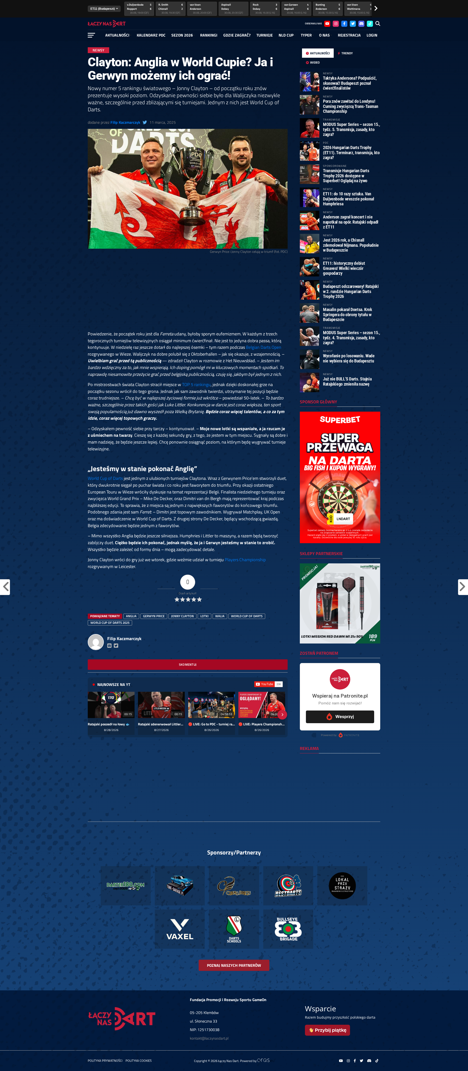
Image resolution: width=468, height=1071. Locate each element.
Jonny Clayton (182, 616)
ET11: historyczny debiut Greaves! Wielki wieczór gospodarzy (344, 268)
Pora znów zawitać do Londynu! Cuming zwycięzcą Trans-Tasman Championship (350, 106)
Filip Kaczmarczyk (125, 122)
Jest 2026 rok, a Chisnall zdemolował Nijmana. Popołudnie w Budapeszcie (351, 244)
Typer (306, 35)
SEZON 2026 (182, 35)
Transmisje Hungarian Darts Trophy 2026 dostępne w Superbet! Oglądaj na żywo (346, 175)
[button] (93, 715)
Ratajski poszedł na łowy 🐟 (109, 724)
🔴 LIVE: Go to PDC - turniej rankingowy (211, 724)
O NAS (324, 35)
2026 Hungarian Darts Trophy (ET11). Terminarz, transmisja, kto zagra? (351, 152)
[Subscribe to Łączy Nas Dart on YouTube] (268, 684)
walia (219, 616)
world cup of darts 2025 (109, 622)
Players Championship (245, 559)
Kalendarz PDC (151, 35)
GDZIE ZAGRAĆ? (237, 35)
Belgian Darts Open (263, 347)
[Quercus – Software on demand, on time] (265, 1060)
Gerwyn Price (154, 616)
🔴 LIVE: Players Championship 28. (261, 724)
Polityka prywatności (105, 1060)
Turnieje (264, 35)
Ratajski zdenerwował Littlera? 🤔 (161, 724)
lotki (204, 616)
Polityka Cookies (139, 1060)
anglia (131, 616)
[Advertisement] (188, 294)
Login (372, 35)
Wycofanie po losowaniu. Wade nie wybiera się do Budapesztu (349, 358)
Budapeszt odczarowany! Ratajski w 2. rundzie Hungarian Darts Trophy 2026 (351, 291)
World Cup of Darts (105, 478)
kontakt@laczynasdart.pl (209, 1038)
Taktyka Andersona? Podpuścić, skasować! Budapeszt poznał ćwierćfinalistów (349, 83)
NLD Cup (286, 35)
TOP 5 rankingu (196, 384)
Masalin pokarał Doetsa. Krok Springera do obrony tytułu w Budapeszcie (347, 314)
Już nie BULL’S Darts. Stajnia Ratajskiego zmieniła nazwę (347, 381)
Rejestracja (349, 35)
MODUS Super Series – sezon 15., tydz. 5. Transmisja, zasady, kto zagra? (351, 129)
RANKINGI (208, 35)
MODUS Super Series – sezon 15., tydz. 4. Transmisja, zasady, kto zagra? (351, 337)
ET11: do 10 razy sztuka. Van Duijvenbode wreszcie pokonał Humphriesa (348, 198)
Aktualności (117, 35)
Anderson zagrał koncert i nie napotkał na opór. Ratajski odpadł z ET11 (350, 221)
